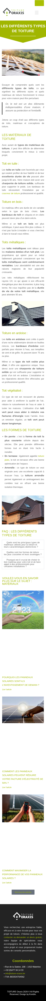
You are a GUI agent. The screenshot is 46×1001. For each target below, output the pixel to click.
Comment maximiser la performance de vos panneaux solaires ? (22, 874)
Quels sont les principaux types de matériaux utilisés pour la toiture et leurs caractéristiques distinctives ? (22, 544)
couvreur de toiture (11, 193)
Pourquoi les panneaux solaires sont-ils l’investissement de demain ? (20, 681)
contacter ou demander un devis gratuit (23, 937)
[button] (36, 13)
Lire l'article (7, 689)
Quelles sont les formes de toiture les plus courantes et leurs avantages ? (23, 553)
